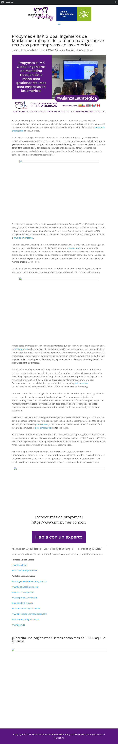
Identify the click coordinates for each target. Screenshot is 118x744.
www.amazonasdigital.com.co (26, 608)
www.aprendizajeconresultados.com (29, 614)
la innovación (81, 383)
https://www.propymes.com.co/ (59, 522)
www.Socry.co (18, 624)
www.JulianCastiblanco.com (25, 586)
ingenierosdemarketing (27, 50)
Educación (60, 50)
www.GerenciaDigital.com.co (25, 619)
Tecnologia (71, 50)
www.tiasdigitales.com (22, 603)
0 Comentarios (86, 50)
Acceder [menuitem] (10, 2)
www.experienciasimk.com (25, 597)
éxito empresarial (43, 427)
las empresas (21, 349)
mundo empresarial (23, 237)
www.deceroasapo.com (23, 592)
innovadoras (74, 248)
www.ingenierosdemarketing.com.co (29, 581)
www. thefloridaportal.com (24, 570)
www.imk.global (19, 565)
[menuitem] (2, 2)
